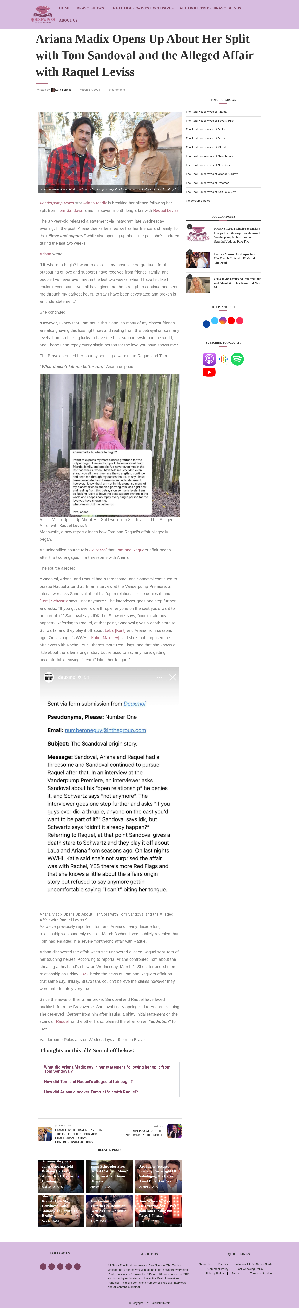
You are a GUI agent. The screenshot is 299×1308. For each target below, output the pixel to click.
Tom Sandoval (70, 210)
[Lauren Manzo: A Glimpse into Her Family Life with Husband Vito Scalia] (198, 260)
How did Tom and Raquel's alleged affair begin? (88, 1081)
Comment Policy (217, 1269)
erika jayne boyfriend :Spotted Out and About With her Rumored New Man (237, 283)
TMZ (85, 974)
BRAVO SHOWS (90, 8)
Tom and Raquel (130, 550)
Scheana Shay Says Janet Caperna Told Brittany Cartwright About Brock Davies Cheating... (58, 1171)
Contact (223, 1264)
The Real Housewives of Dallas (206, 129)
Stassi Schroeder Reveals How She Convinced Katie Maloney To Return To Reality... (59, 1206)
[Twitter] (51, 1266)
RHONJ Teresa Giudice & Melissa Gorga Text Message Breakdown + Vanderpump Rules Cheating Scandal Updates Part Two (237, 235)
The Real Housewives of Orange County (212, 173)
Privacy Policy (215, 1273)
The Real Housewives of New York (208, 165)
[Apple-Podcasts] (209, 355)
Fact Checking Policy (249, 1269)
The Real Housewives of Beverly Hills (210, 120)
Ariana (45, 254)
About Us (68, 20)
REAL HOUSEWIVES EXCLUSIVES (143, 8)
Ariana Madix (95, 203)
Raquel (62, 1021)
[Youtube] (209, 368)
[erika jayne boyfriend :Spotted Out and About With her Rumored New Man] (198, 285)
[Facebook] (43, 1266)
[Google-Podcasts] (223, 355)
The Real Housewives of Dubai (205, 138)
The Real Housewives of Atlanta (206, 111)
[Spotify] (237, 355)
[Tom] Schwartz (54, 601)
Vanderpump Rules (57, 203)
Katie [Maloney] (105, 637)
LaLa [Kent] (115, 630)
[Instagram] (60, 1266)
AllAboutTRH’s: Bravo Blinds (210, 8)
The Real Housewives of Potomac (207, 182)
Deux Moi (97, 550)
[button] (109, 1069)
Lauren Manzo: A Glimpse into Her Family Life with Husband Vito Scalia (234, 258)
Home (65, 8)
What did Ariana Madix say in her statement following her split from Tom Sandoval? (107, 1069)
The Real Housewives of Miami (206, 147)
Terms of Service (261, 1273)
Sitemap (237, 1273)
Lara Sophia (63, 89)
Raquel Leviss (165, 210)
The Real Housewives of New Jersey (209, 156)
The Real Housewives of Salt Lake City (211, 191)
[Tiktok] (68, 1266)
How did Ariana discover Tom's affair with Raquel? (91, 1092)
